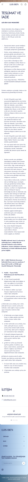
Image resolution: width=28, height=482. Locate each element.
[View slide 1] (11, 420)
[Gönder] (23, 463)
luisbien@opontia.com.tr (10, 400)
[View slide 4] (17, 420)
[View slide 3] (15, 420)
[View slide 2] (13, 420)
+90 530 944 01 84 (9, 396)
